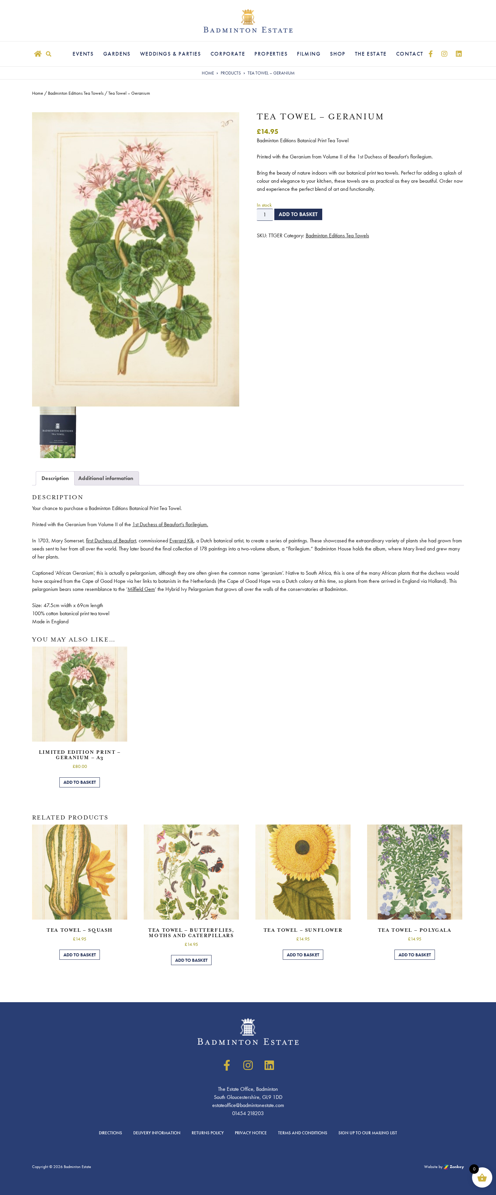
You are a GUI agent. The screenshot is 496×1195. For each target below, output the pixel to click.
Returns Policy (208, 1133)
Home (37, 93)
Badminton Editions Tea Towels (76, 93)
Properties (270, 53)
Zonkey (456, 1166)
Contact (409, 53)
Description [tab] (55, 478)
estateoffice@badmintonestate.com (248, 1105)
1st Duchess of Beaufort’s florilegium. (170, 524)
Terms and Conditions (302, 1133)
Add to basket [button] (79, 782)
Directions (110, 1133)
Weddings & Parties (170, 53)
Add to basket (298, 214)
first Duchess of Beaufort (111, 540)
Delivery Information (157, 1133)
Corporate (228, 53)
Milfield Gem (141, 589)
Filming (309, 53)
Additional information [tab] (105, 478)
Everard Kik (181, 540)
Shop (337, 53)
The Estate (371, 53)
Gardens (117, 53)
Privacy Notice (251, 1133)
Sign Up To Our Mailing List (367, 1133)
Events (83, 53)
